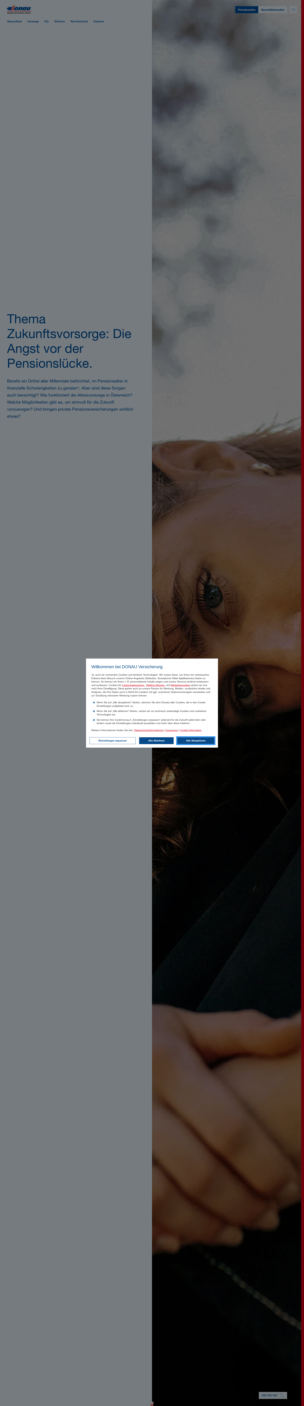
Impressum (172, 730)
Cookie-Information (190, 730)
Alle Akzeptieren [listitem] (195, 740)
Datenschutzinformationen (148, 730)
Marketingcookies (180, 685)
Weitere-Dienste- (155, 685)
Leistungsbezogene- (133, 685)
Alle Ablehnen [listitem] (156, 740)
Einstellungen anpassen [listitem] (113, 740)
